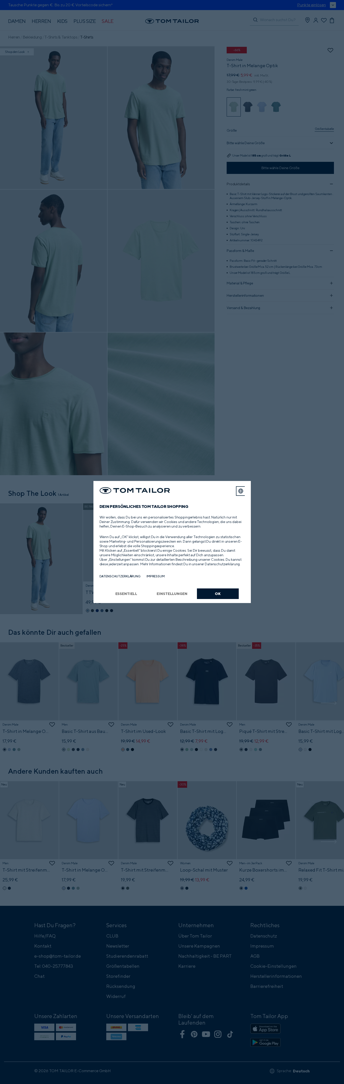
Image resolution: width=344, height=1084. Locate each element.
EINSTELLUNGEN (172, 593)
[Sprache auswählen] (241, 491)
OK (218, 593)
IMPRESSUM (156, 576)
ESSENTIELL (126, 593)
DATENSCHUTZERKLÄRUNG (120, 576)
